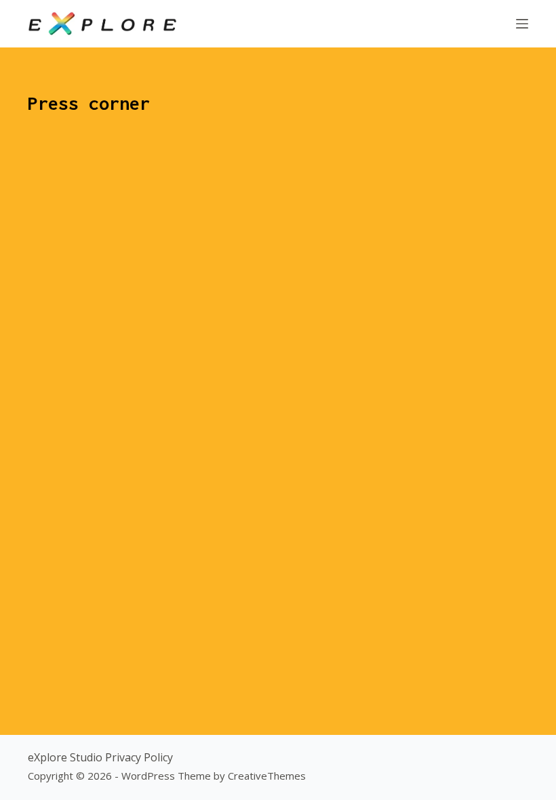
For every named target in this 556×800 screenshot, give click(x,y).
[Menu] (522, 24)
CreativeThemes (267, 775)
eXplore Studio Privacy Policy (100, 757)
